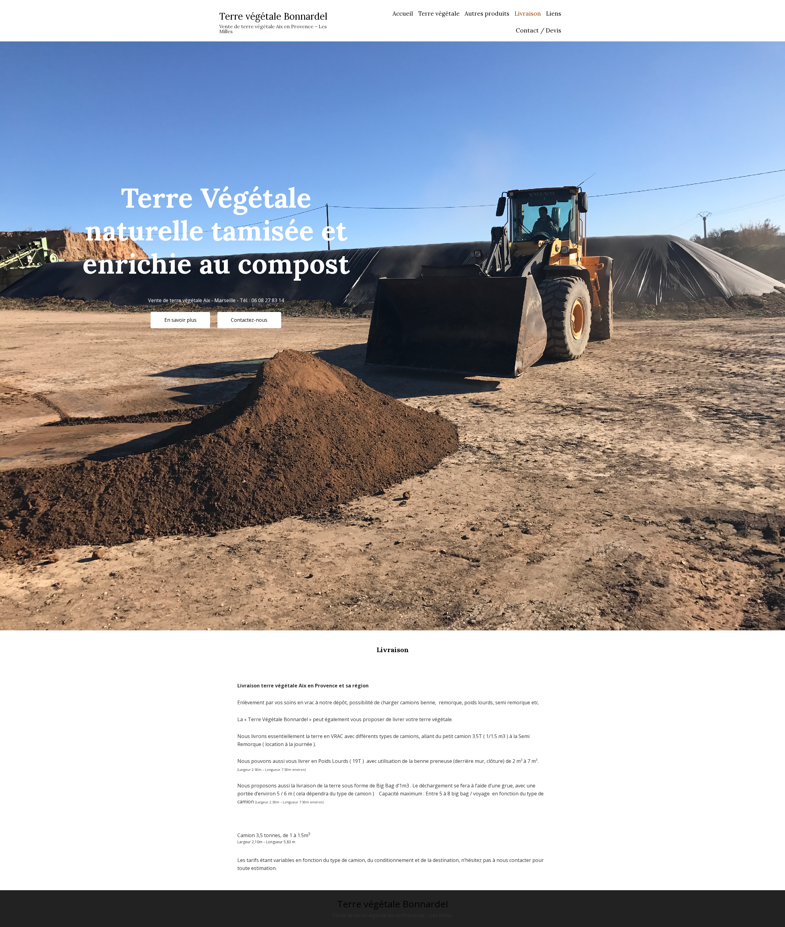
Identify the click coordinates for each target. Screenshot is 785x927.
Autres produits (487, 13)
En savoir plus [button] (180, 320)
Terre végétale (439, 13)
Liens (553, 13)
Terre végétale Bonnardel (273, 16)
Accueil (402, 13)
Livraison (528, 13)
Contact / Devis (538, 30)
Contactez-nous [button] (249, 320)
